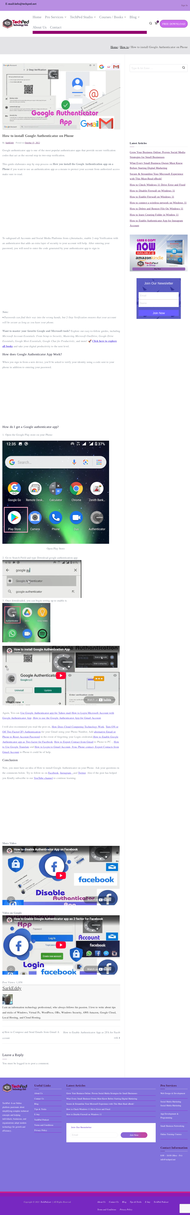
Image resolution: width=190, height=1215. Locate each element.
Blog (133, 17)
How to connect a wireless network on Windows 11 (158, 202)
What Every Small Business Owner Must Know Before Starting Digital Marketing (156, 165)
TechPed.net (46, 1201)
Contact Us (39, 1098)
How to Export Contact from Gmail (73, 741)
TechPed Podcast (41, 1119)
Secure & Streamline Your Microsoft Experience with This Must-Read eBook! (156, 176)
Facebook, (53, 772)
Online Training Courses (171, 1134)
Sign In (184, 5)
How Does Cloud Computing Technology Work (78, 726)
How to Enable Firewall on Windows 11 (152, 196)
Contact (55, 27)
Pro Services (54, 17)
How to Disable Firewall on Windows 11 (152, 190)
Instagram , (66, 772)
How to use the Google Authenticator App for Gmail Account (67, 718)
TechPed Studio (81, 17)
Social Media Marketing (170, 1105)
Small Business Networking (172, 1125)
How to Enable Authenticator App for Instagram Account (156, 223)
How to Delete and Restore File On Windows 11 (156, 208)
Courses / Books (111, 17)
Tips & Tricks (40, 1109)
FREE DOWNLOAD (173, 24)
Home (37, 17)
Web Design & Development (172, 1093)
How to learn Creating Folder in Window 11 (154, 214)
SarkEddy (9, 142)
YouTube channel (43, 778)
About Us (39, 27)
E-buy (37, 1114)
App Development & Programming (169, 1115)
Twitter (82, 772)
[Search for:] (158, 68)
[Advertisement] (61, 206)
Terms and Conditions (43, 1125)
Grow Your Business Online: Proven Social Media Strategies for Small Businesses (157, 154)
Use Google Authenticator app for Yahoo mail (45, 713)
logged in (22, 1063)
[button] (64, 17)
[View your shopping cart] (156, 23)
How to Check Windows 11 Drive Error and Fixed (157, 184)
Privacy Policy (40, 1130)
